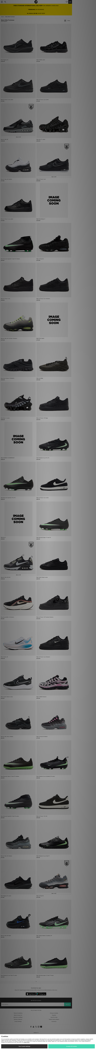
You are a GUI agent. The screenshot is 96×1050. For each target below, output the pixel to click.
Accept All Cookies (71, 1046)
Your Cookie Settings (24, 1046)
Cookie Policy (26, 1042)
